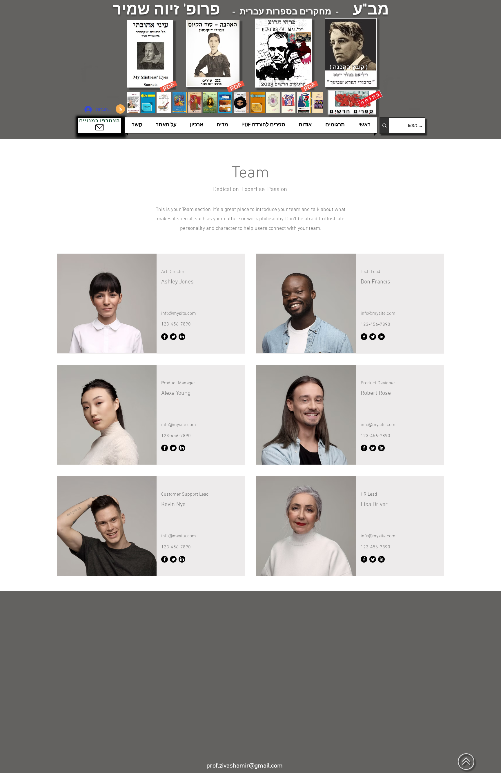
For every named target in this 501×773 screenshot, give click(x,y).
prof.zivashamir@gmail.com (244, 766)
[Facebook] (164, 336)
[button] (99, 125)
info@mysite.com (178, 314)
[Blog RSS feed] (120, 109)
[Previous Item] (137, 102)
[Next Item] (313, 102)
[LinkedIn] (182, 336)
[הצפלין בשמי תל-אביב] (102, 82)
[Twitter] (173, 336)
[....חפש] (384, 125)
